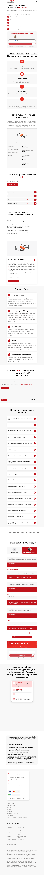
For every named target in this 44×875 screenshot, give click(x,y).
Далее (4, 399)
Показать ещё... (11, 156)
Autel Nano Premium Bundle (13, 152)
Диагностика (24, 145)
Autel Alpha (9, 830)
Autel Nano (10, 153)
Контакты (9, 807)
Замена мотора (25, 147)
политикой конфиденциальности (30, 46)
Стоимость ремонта (11, 803)
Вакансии (9, 809)
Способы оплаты (10, 819)
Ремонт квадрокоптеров (22, 142)
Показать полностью (11, 235)
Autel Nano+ (9, 827)
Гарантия (34, 53)
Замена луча (24, 152)
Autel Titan (10, 155)
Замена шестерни (25, 163)
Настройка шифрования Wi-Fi (28, 158)
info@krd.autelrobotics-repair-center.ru (23, 699)
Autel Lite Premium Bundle (13, 149)
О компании (9, 811)
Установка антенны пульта (27, 160)
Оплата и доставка (11, 805)
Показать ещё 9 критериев (22, 632)
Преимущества (11, 53)
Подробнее (27, 14)
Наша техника (20, 53)
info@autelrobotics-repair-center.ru (17, 777)
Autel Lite (10, 150)
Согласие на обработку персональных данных (17, 817)
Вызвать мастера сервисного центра (22, 636)
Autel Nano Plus (11, 145)
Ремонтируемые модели (12, 813)
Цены (27, 53)
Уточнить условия (13, 281)
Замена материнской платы (27, 150)
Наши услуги (10, 815)
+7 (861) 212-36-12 (25, 1)
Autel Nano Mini (11, 146)
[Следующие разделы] (37, 53)
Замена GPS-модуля (26, 155)
